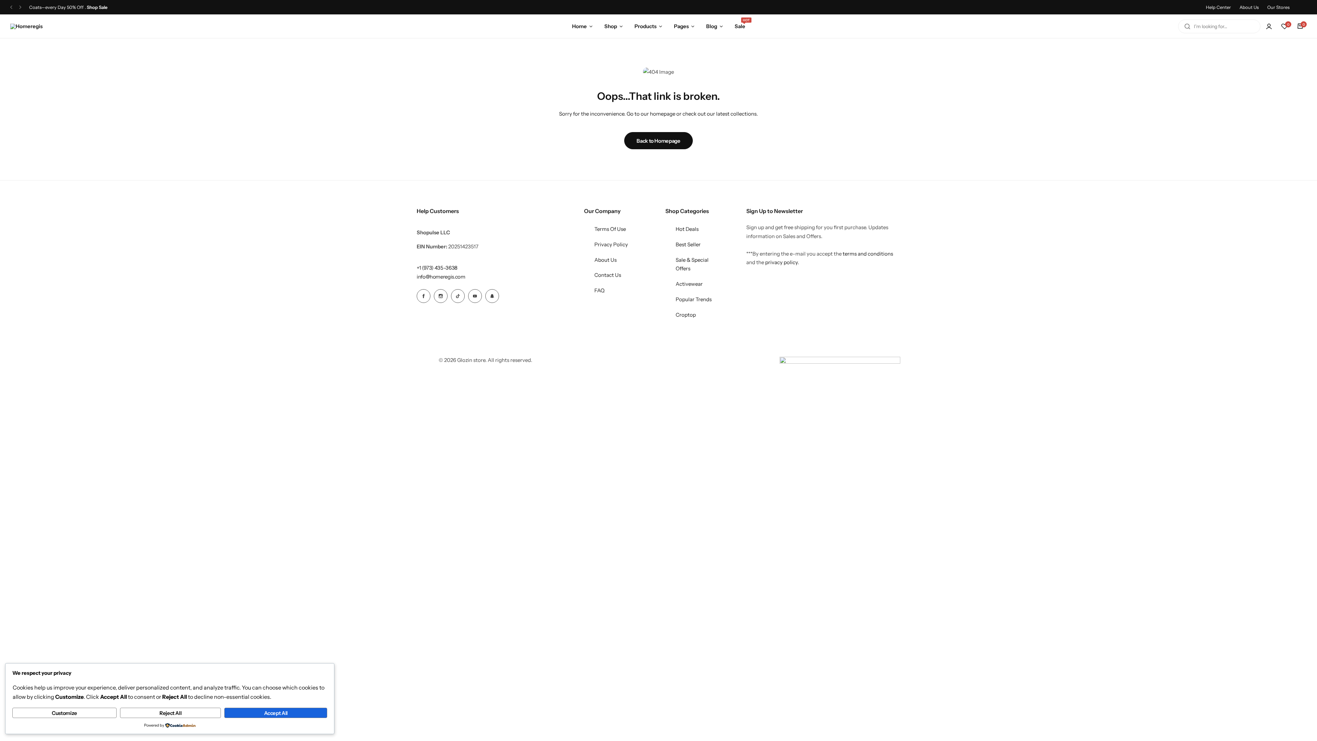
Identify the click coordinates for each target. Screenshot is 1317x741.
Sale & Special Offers (692, 264)
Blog (711, 26)
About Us (1249, 7)
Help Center (1218, 7)
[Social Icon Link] (423, 296)
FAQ (599, 290)
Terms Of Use (610, 229)
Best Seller (688, 244)
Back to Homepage (658, 141)
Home (579, 26)
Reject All (170, 713)
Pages (681, 26)
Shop (610, 26)
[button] (11, 7)
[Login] (1269, 26)
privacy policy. (782, 262)
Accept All (276, 713)
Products (645, 26)
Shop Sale (97, 7)
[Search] (1187, 26)
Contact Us (607, 275)
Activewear (689, 284)
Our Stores (1278, 7)
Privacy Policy (611, 244)
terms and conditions (868, 253)
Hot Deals (687, 229)
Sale (740, 26)
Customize (64, 713)
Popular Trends (694, 299)
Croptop (686, 314)
